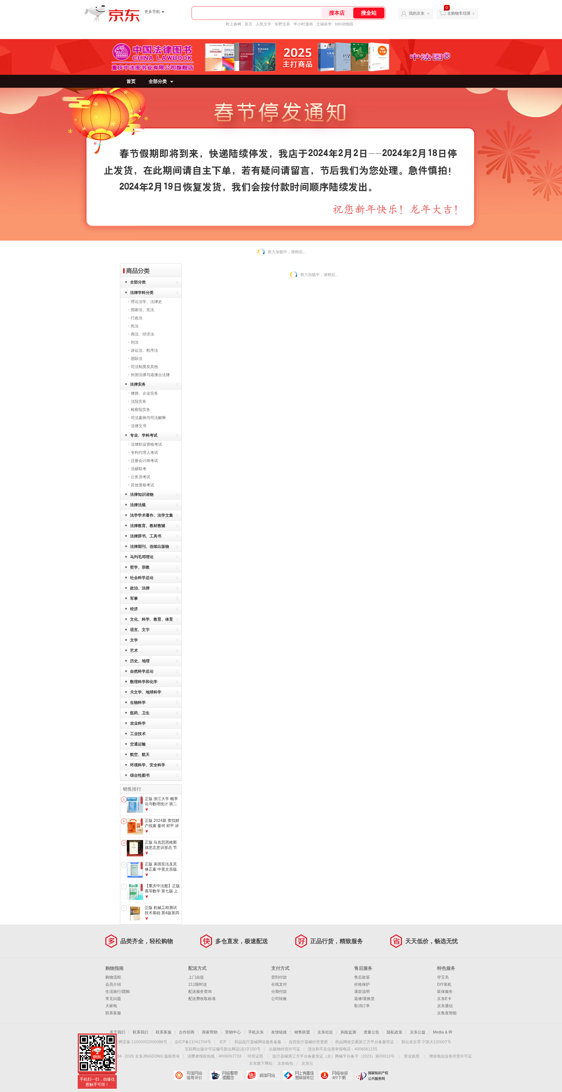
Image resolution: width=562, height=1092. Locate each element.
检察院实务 (140, 409)
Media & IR (442, 1032)
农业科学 (138, 723)
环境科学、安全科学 (147, 765)
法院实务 (138, 401)
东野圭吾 (282, 24)
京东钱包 (285, 1063)
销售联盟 (302, 1032)
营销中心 (233, 1032)
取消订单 (362, 1006)
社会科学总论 (142, 577)
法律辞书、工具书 (145, 536)
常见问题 (113, 998)
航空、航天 (140, 754)
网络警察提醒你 (226, 1075)
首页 (131, 81)
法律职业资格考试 (146, 444)
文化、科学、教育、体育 (151, 619)
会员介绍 (113, 984)
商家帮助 (210, 1032)
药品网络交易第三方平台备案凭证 (364, 1042)
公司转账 (279, 998)
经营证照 (255, 1056)
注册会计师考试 (144, 460)
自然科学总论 (142, 671)
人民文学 (263, 24)
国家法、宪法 (142, 310)
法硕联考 (138, 469)
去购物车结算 (459, 13)
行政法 (136, 318)
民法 (135, 326)
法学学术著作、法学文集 (151, 515)
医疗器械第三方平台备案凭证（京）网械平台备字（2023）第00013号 (334, 1056)
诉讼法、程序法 (144, 350)
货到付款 (279, 977)
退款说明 (362, 991)
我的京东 (416, 13)
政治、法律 (140, 588)
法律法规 (138, 505)
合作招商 (186, 1032)
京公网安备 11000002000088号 (139, 1042)
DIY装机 (444, 984)
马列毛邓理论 (142, 557)
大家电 (111, 1006)
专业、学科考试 (143, 435)
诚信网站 (263, 1075)
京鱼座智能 (447, 1013)
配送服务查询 (200, 991)
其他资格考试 (142, 485)
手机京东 (256, 1032)
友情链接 (279, 1032)
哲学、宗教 (140, 567)
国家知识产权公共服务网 (372, 1075)
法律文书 (138, 426)
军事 (134, 598)
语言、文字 (140, 629)
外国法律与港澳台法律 (150, 375)
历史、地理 (140, 661)
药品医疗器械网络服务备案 (257, 1042)
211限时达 (197, 984)
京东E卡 (444, 998)
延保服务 (445, 991)
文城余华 (324, 24)
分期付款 (279, 991)
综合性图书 (140, 775)
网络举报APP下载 (336, 1075)
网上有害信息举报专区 (299, 1075)
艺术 (134, 650)
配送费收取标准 (202, 998)
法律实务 (138, 384)
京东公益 (417, 1032)
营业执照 (412, 1056)
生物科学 (138, 702)
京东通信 (445, 1006)
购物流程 (113, 977)
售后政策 (362, 977)
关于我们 (117, 1032)
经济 (134, 609)
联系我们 (140, 1032)
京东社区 (325, 1032)
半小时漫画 (303, 24)
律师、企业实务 (144, 393)
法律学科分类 (142, 292)
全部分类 (158, 81)
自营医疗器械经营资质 (308, 1042)
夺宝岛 (443, 977)
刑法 (135, 342)
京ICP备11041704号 (193, 1042)
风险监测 (348, 1032)
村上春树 (233, 24)
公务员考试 (140, 477)
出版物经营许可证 (284, 1049)
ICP (223, 1042)
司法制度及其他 (144, 366)
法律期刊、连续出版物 (149, 546)
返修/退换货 (364, 998)
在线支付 (279, 984)
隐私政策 (394, 1032)
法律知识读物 (142, 494)
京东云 (307, 1063)
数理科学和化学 (143, 681)
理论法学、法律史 (146, 301)
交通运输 (138, 744)
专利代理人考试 (144, 452)
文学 (134, 640)
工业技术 (138, 733)
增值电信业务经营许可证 (450, 1056)
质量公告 (371, 1032)
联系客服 (113, 1013)
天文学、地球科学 (145, 692)
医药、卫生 (140, 713)
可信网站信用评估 (190, 1075)
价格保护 (362, 984)
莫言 (248, 24)
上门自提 (196, 977)
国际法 (136, 358)
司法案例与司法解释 (148, 417)
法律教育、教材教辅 (147, 525)
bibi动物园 (344, 24)
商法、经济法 (142, 334)
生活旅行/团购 (117, 991)
